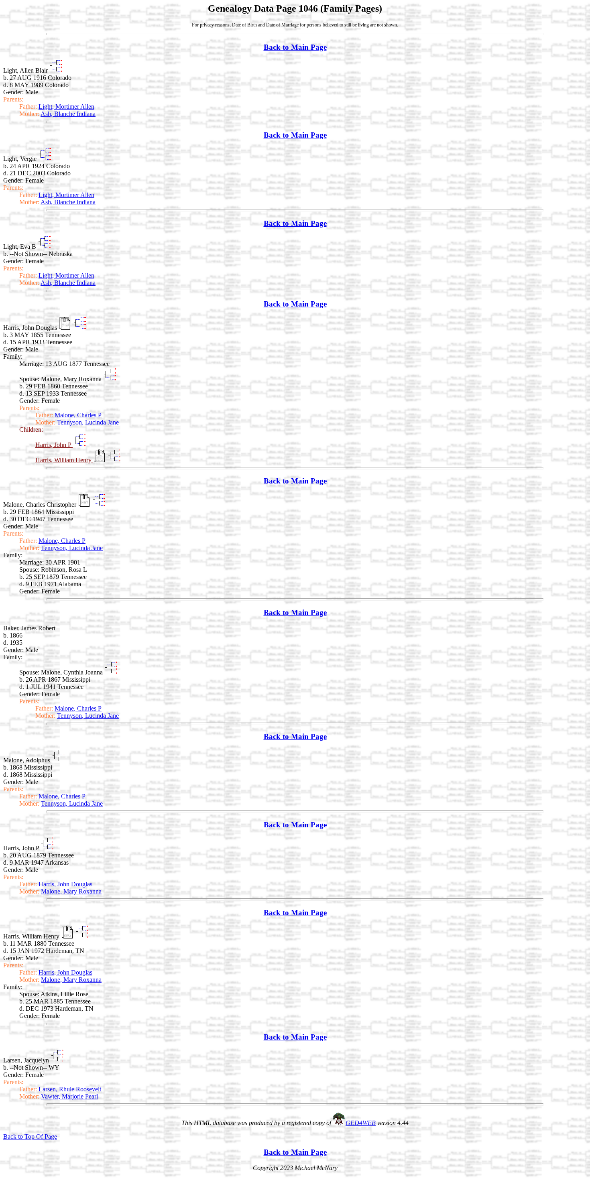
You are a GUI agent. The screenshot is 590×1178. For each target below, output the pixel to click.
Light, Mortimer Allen (66, 106)
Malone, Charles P (78, 415)
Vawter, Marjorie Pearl (69, 1096)
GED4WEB (361, 1122)
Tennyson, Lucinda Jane (88, 422)
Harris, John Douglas (65, 884)
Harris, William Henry (64, 460)
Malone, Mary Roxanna (71, 891)
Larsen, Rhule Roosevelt (70, 1089)
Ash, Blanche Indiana (68, 113)
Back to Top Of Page (30, 1136)
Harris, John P (54, 444)
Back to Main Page (295, 47)
